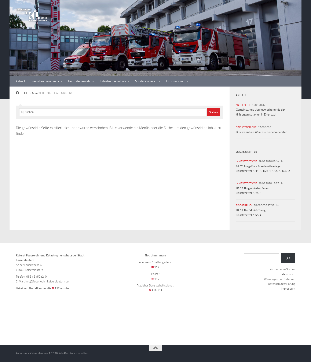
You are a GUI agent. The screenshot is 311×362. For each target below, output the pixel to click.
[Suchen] (288, 258)
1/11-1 (257, 170)
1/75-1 (257, 192)
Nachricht (243, 105)
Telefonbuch (287, 274)
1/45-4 (276, 170)
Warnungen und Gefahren (279, 279)
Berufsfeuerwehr (79, 81)
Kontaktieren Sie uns (282, 269)
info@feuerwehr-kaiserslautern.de (47, 281)
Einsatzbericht (246, 127)
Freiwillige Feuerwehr (45, 81)
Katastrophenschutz (113, 81)
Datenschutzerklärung (281, 284)
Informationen (175, 81)
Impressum (288, 288)
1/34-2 (286, 170)
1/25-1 (267, 170)
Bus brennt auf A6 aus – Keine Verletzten (261, 132)
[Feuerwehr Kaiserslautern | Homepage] (32, 14)
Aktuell (20, 81)
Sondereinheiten (146, 81)
